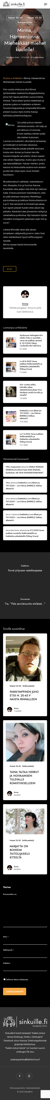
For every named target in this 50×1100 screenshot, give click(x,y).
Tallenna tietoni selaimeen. (17, 979)
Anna (17, 57)
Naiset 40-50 (34, 17)
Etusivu (6, 78)
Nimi (6, 936)
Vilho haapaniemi (13, 467)
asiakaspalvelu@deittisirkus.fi (25, 1059)
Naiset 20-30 (15, 766)
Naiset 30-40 (15, 17)
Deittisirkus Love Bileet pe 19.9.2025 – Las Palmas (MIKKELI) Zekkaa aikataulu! (24, 485)
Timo (8, 482)
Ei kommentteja (37, 57)
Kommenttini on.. (10, 894)
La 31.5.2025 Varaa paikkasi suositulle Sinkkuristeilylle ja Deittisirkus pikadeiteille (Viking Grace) (25, 533)
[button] (45, 4)
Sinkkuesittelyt (25, 22)
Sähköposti (8, 950)
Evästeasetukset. (33, 1088)
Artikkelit (17, 78)
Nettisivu (6, 963)
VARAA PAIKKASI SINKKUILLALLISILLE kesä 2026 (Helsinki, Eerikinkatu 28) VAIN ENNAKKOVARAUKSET (24, 470)
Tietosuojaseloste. (17, 1088)
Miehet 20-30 (15, 686)
